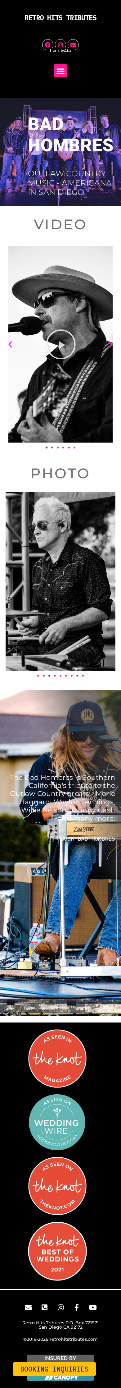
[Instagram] (60, 44)
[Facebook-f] (76, 1307)
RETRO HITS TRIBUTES (60, 17)
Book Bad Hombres (87, 838)
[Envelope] (73, 44)
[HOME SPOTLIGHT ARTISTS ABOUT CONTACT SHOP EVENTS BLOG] (60, 72)
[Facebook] (47, 44)
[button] (60, 70)
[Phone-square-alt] (44, 1307)
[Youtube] (93, 1307)
